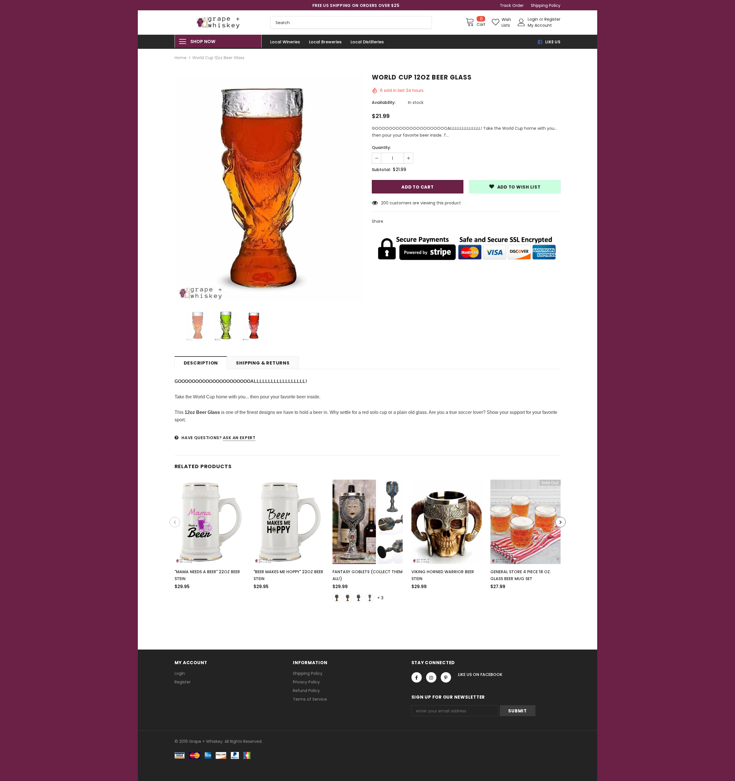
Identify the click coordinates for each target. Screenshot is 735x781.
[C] (358, 598)
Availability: (383, 102)
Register (552, 19)
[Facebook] (416, 677)
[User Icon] (521, 22)
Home (181, 58)
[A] (336, 598)
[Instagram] (431, 677)
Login (533, 19)
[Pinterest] (446, 677)
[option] (269, 188)
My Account (540, 25)
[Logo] (218, 22)
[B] (347, 598)
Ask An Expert (239, 438)
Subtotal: (381, 170)
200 (384, 203)
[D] (369, 598)
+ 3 (380, 598)
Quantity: (381, 147)
